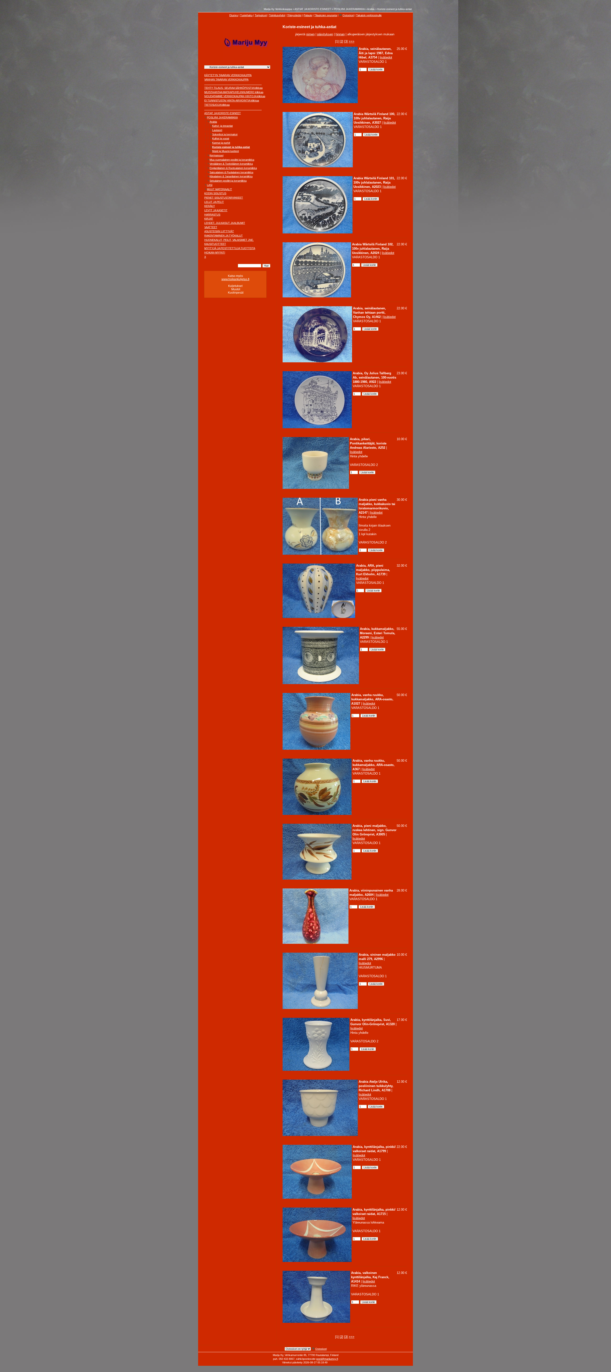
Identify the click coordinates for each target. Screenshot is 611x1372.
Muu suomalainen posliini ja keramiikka (232, 159)
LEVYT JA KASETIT (215, 210)
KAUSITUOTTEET (215, 244)
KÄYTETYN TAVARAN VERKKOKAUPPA (228, 75)
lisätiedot (386, 57)
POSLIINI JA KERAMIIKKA (349, 9)
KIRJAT (208, 218)
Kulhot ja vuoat (220, 138)
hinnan (340, 34)
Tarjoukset (261, 15)
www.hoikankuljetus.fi (235, 279)
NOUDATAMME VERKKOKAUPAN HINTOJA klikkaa (234, 96)
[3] (346, 41)
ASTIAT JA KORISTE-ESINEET (313, 9)
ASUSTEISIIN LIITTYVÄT (219, 231)
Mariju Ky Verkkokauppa (278, 9)
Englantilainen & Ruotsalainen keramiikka (233, 168)
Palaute (308, 15)
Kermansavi (216, 155)
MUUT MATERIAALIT (219, 189)
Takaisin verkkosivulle (369, 15)
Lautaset (217, 130)
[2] (341, 41)
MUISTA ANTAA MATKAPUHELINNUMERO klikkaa (233, 92)
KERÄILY (209, 206)
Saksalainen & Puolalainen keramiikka (231, 172)
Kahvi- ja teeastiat (222, 125)
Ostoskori (348, 15)
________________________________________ (233, 83)
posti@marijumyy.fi (327, 1358)
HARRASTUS (212, 214)
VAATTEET (210, 227)
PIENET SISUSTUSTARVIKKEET (223, 197)
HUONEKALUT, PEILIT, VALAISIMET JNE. (229, 239)
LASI (209, 185)
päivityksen (325, 34)
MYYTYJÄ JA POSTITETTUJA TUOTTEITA (229, 248)
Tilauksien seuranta (325, 15)
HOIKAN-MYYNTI (214, 252)
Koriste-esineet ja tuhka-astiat (394, 9)
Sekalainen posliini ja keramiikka (228, 180)
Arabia (370, 9)
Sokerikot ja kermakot (224, 134)
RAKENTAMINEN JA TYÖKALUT (223, 235)
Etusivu (233, 15)
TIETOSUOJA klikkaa (217, 104)
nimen (310, 34)
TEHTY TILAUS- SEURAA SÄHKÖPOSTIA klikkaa (233, 87)
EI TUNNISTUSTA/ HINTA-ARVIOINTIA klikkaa (231, 100)
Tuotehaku (246, 15)
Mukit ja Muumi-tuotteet (225, 151)
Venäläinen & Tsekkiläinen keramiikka (231, 163)
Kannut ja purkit (221, 142)
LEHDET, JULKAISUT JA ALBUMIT (224, 223)
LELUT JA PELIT (214, 202)
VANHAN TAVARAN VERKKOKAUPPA (226, 79)
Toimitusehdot (277, 15)
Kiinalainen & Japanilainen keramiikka (231, 176)
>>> (351, 41)
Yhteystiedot (294, 15)
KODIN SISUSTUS (215, 193)
